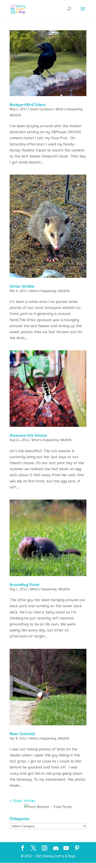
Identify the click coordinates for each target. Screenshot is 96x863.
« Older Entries (22, 801)
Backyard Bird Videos (28, 104)
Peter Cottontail (22, 734)
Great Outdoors (42, 109)
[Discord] (55, 848)
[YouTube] (66, 848)
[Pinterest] (77, 848)
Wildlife (15, 115)
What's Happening (68, 109)
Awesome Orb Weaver (28, 435)
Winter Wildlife (22, 286)
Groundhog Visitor (25, 584)
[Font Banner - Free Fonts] (48, 807)
